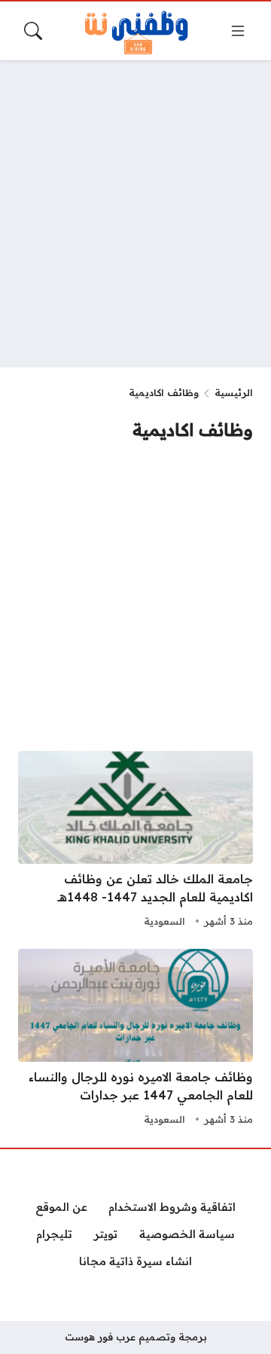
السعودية (164, 921)
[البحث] (33, 31)
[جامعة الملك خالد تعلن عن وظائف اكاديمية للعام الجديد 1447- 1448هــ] (135, 841)
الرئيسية (234, 392)
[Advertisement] (135, 213)
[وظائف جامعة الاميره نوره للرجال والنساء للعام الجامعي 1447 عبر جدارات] (135, 1039)
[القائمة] (238, 31)
